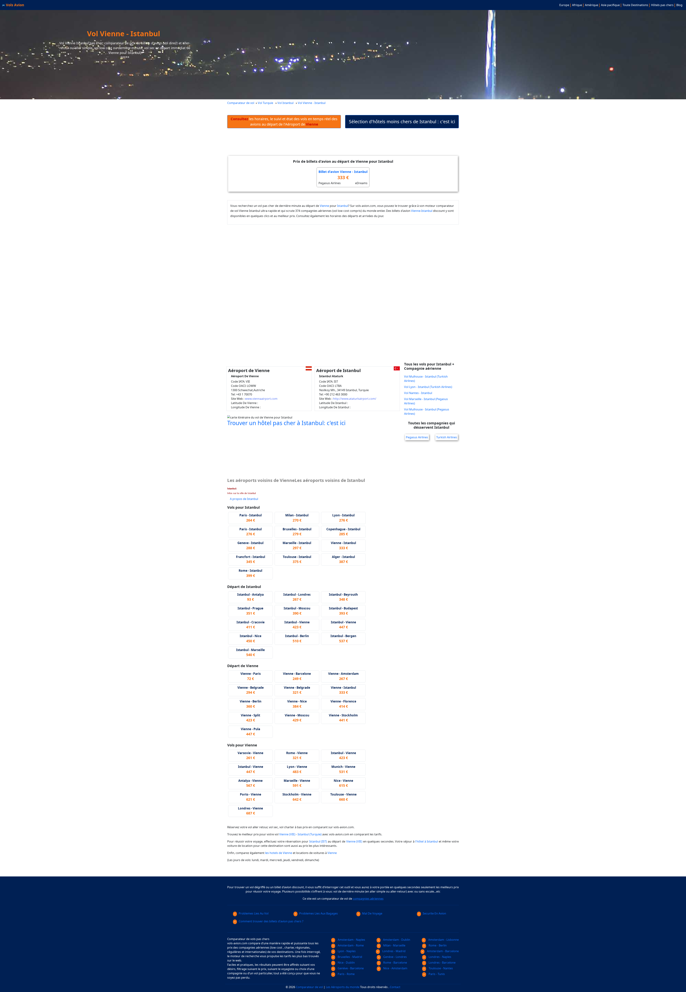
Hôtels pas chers (662, 5)
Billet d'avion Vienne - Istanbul (343, 172)
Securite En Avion (434, 913)
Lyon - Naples (346, 951)
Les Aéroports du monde (342, 987)
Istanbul (342, 206)
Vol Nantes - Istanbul (418, 393)
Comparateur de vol (240, 103)
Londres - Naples (439, 957)
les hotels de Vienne (278, 853)
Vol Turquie (265, 103)
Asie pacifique (610, 5)
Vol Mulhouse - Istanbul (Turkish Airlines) (426, 379)
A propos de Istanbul (244, 499)
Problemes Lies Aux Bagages (318, 913)
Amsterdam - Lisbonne (443, 940)
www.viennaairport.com (261, 399)
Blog (679, 5)
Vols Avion (14, 5)
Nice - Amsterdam (394, 968)
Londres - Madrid (394, 951)
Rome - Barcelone (394, 962)
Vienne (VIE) (287, 834)
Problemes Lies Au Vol (254, 913)
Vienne (324, 206)
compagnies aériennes (368, 899)
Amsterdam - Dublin (396, 940)
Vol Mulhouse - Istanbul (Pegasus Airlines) (426, 411)
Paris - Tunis (436, 974)
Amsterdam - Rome (350, 945)
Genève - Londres (394, 957)
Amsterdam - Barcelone (442, 951)
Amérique (591, 5)
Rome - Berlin (437, 945)
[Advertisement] (343, 145)
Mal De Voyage (372, 913)
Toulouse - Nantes (440, 968)
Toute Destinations (635, 5)
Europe (564, 5)
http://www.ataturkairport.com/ (354, 399)
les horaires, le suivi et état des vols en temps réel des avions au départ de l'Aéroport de (284, 121)
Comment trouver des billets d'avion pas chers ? (271, 921)
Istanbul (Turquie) (310, 834)
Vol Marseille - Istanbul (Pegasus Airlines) (426, 401)
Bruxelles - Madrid (349, 957)
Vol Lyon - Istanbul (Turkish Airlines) (428, 387)
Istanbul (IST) (318, 841)
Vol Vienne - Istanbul (312, 103)
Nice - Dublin (346, 962)
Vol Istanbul (285, 103)
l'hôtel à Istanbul (426, 841)
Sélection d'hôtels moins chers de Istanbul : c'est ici (402, 121)
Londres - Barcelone (442, 962)
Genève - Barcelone (350, 968)
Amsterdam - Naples (351, 940)
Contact (395, 987)
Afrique (577, 5)
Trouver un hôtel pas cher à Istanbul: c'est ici (286, 423)
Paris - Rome (346, 974)
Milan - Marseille (393, 945)
